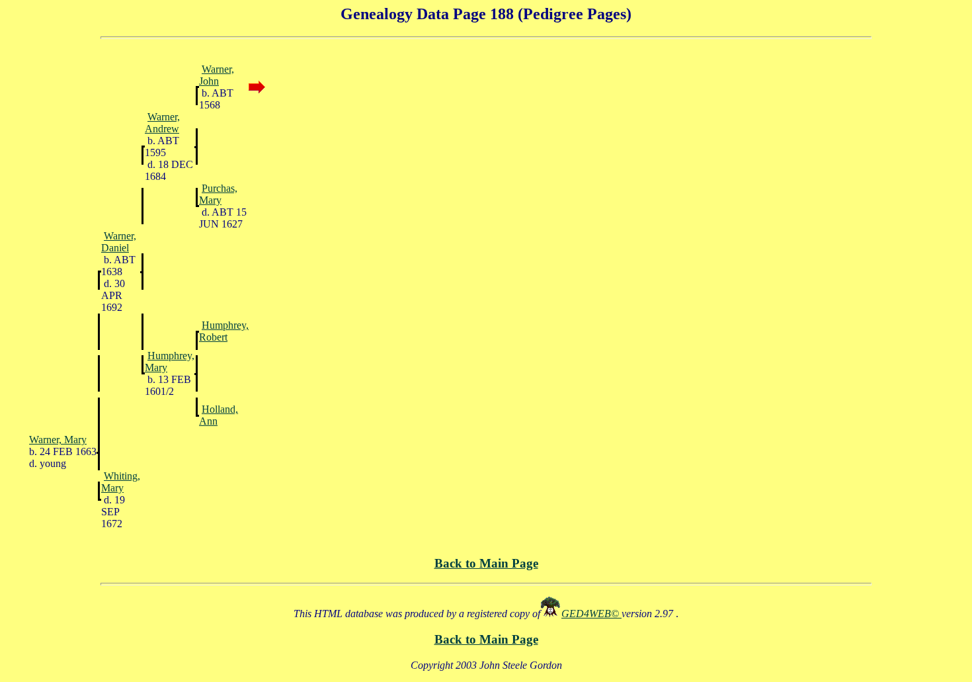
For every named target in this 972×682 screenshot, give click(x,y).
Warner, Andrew (162, 122)
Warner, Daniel (118, 241)
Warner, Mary (58, 439)
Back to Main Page (486, 563)
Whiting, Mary (120, 481)
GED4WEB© (591, 613)
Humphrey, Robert (224, 331)
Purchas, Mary (218, 194)
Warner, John (216, 75)
